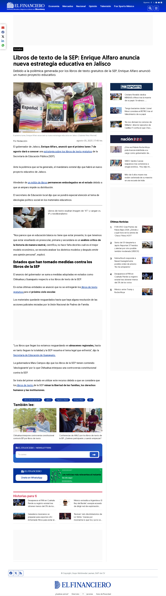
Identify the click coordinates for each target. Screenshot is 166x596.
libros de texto (25, 385)
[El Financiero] (26, 6)
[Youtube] (159, 2)
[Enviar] (94, 454)
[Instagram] (157, 2)
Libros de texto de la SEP (32, 400)
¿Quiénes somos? (61, 594)
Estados (18, 49)
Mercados (67, 6)
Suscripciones (87, 594)
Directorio (75, 594)
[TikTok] (162, 2)
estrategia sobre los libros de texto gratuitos (68, 151)
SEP (90, 400)
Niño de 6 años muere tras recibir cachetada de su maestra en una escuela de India (138, 178)
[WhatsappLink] (57, 475)
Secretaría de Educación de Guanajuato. (34, 355)
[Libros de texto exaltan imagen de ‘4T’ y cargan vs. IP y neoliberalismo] (28, 217)
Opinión (93, 6)
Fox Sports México (124, 6)
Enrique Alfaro (78, 400)
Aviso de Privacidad (103, 594)
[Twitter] (154, 2)
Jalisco (48, 400)
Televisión (105, 6)
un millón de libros (37, 182)
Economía (54, 6)
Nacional (81, 6)
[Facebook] (152, 2)
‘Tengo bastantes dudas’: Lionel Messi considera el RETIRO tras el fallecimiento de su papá (139, 111)
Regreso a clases (62, 400)
